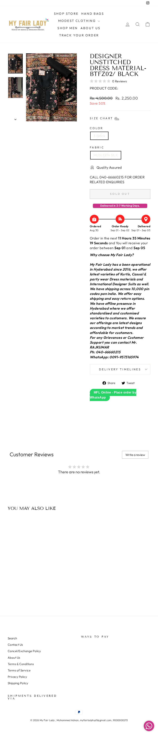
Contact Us (15, 644)
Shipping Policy (18, 683)
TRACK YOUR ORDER (79, 35)
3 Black (99, 136)
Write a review (135, 455)
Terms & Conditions (21, 664)
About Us (91, 28)
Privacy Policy (17, 677)
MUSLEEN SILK (105, 155)
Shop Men (67, 28)
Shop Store (66, 13)
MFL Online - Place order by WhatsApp (113, 395)
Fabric (97, 147)
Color (96, 128)
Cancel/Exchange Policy (24, 651)
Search (12, 638)
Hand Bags (92, 13)
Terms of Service (19, 670)
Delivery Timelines (120, 369)
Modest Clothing (77, 21)
